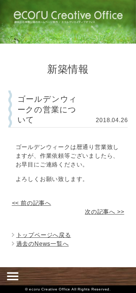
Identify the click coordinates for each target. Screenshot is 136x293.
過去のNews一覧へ (42, 244)
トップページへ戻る (43, 235)
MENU (13, 276)
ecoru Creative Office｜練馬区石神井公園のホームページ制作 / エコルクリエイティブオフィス (68, 17)
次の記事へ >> (104, 212)
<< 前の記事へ (31, 203)
